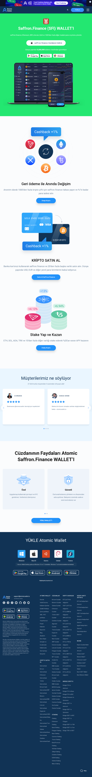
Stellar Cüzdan (56, 681)
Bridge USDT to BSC (68, 715)
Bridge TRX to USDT (68, 730)
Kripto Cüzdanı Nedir (83, 644)
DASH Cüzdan (56, 699)
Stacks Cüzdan (56, 708)
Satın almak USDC (45, 714)
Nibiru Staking (56, 763)
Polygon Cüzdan (56, 651)
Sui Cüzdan (55, 705)
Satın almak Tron (45, 723)
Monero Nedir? (81, 657)
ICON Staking (55, 757)
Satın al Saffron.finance (46, 277)
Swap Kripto (46, 200)
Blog (41, 632)
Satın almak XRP (44, 690)
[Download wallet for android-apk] (54, 572)
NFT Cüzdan (55, 657)
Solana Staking (56, 760)
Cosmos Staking (56, 736)
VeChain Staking (56, 748)
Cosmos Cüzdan (56, 702)
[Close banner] (90, 2)
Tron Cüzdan (55, 669)
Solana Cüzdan (56, 605)
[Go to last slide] (3, 408)
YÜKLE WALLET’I (46, 520)
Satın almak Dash (45, 741)
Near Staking (55, 733)
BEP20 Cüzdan (56, 687)
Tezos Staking (56, 739)
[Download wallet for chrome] (59, 56)
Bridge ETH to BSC (68, 694)
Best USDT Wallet (82, 672)
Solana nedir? (81, 654)
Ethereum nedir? (82, 660)
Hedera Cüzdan (56, 672)
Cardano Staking (56, 754)
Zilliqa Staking (56, 751)
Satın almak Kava (45, 732)
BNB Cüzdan (55, 666)
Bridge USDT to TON (68, 724)
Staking (54, 718)
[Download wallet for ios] (46, 56)
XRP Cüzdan (55, 642)
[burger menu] (88, 10)
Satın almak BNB (44, 699)
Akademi (42, 636)
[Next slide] (88, 408)
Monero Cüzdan (56, 602)
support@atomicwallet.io (22, 596)
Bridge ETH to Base (68, 691)
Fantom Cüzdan (56, 645)
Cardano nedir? (81, 663)
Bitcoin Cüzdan (56, 599)
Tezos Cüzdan (56, 654)
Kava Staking (55, 727)
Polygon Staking (56, 730)
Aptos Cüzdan (56, 690)
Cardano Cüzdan (56, 620)
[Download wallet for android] (33, 55)
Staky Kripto (46, 348)
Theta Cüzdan (56, 629)
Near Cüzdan (55, 638)
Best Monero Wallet (82, 675)
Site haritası (43, 651)
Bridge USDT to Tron (69, 727)
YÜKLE (77, 10)
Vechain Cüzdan (56, 693)
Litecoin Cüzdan (56, 648)
